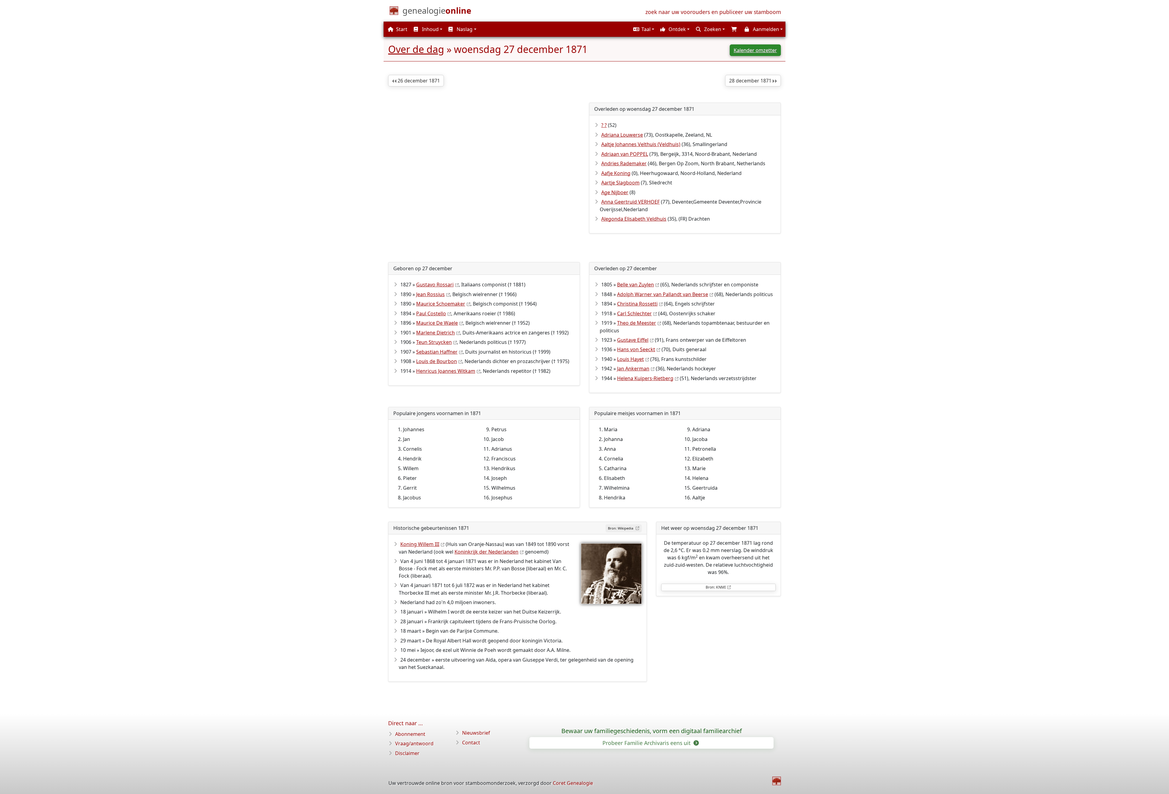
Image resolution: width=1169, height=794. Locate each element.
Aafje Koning (615, 173)
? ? (604, 125)
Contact (471, 742)
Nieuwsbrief (476, 732)
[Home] (776, 781)
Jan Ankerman (633, 368)
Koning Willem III (419, 544)
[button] (643, 29)
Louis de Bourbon (436, 361)
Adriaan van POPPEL (624, 154)
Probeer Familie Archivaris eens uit (647, 743)
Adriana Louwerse (622, 134)
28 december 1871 (751, 80)
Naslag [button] (463, 29)
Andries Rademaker (624, 163)
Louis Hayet (630, 359)
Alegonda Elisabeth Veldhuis (633, 218)
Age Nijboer (614, 192)
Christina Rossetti (637, 303)
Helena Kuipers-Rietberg (645, 378)
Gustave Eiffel (632, 340)
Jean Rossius (430, 294)
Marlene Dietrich (435, 332)
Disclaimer (407, 753)
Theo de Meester (636, 323)
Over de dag (416, 49)
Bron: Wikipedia (621, 528)
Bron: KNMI (716, 587)
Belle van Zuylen (635, 284)
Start (401, 29)
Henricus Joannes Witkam (445, 371)
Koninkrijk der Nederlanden (486, 551)
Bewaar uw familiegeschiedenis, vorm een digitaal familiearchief (651, 731)
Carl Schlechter (634, 313)
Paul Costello (431, 313)
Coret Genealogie (573, 783)
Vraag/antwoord (414, 743)
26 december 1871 (418, 80)
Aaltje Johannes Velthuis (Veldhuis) (640, 144)
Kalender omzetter (755, 50)
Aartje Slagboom (620, 182)
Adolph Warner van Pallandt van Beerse (662, 294)
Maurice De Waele (437, 323)
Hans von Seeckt (636, 349)
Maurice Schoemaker (440, 303)
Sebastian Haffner (437, 351)
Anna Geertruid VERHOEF (630, 201)
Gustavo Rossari (435, 284)
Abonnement (410, 734)
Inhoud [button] (430, 29)
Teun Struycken (434, 342)
